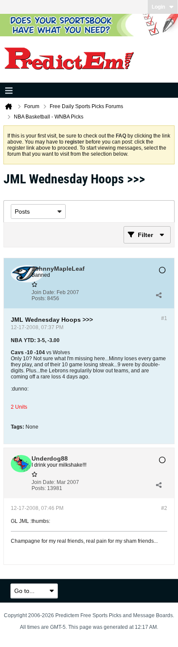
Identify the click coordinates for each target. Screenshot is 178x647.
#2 (164, 508)
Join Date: (43, 292)
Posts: (39, 298)
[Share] (158, 295)
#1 (164, 318)
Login (158, 7)
